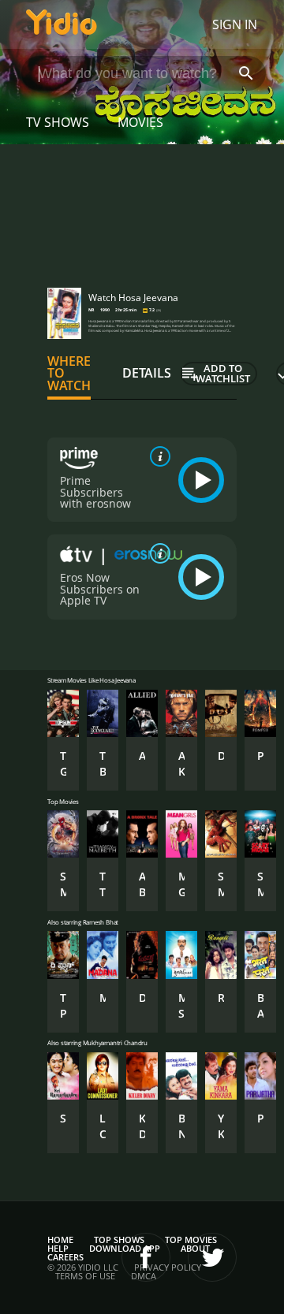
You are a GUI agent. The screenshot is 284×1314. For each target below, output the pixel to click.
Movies (140, 122)
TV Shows (57, 122)
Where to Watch (69, 373)
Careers (65, 1257)
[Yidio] (61, 24)
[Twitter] (212, 1257)
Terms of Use (85, 1276)
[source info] (157, 456)
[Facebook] (145, 1257)
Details (146, 373)
